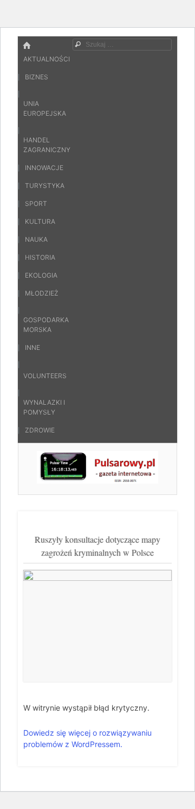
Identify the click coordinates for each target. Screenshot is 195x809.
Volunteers (45, 376)
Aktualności (46, 59)
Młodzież (41, 293)
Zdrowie (40, 430)
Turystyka (44, 185)
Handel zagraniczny (46, 145)
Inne (32, 347)
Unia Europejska (44, 108)
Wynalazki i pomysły (44, 407)
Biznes (36, 77)
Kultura (40, 221)
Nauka (36, 239)
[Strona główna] (26, 46)
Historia (40, 257)
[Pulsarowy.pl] (97, 480)
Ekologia (41, 275)
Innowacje (44, 168)
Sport (36, 203)
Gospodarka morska (46, 325)
